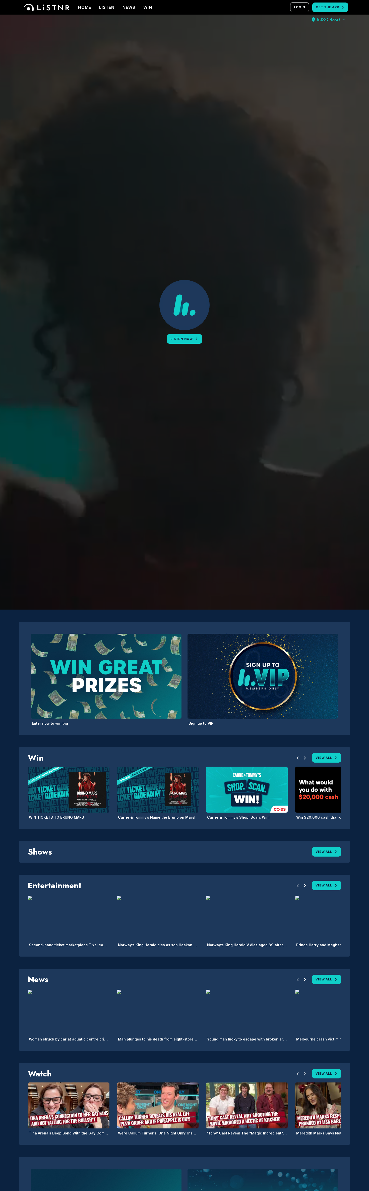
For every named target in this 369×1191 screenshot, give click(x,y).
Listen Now (181, 339)
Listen (106, 7)
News (128, 7)
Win (147, 7)
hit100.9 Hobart (328, 19)
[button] (298, 759)
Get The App (327, 7)
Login (299, 7)
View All (324, 758)
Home (84, 7)
